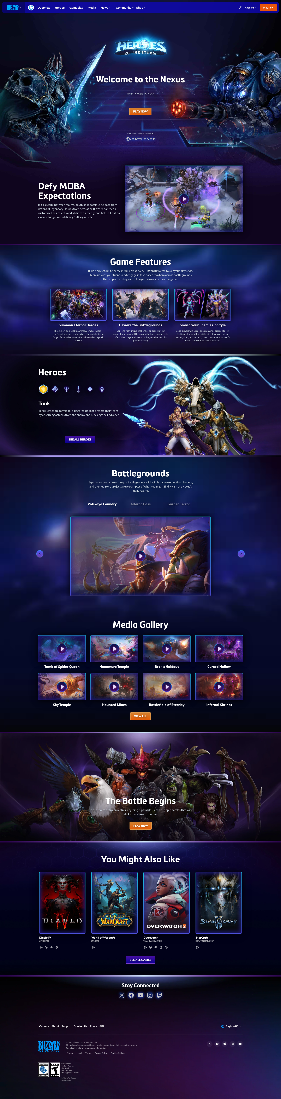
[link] (140, 139)
